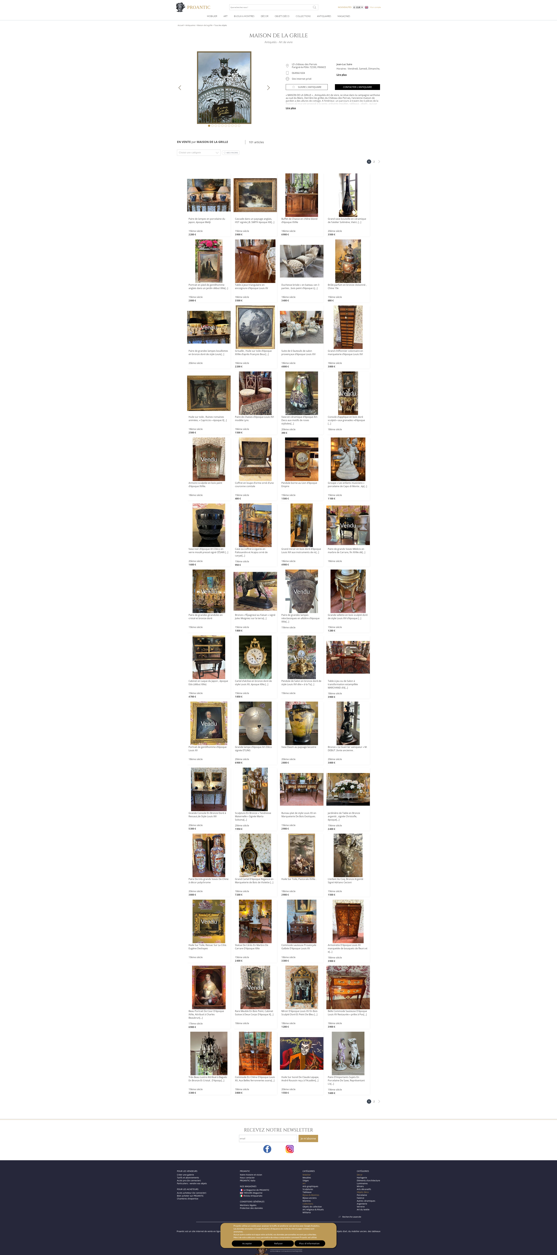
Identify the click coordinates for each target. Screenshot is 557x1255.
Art (226, 16)
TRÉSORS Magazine (253, 1192)
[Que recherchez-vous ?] (314, 7)
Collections (303, 16)
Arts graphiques (310, 1186)
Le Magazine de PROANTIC (256, 1190)
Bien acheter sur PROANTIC (190, 1195)
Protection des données (251, 1208)
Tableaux (307, 1192)
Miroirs (360, 1186)
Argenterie (362, 1203)
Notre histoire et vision (251, 1174)
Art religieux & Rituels (313, 1209)
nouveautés (344, 7)
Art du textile (363, 1209)
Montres (307, 1200)
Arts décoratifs (364, 1189)
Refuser (278, 1243)
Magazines (344, 16)
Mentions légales (248, 1205)
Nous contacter (247, 1177)
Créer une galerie (185, 1174)
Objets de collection (312, 1206)
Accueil (181, 25)
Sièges (306, 1180)
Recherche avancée (351, 1216)
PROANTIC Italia (247, 1180)
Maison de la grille (204, 25)
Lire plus (342, 74)
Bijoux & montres (244, 16)
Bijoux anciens (310, 1198)
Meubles (307, 1177)
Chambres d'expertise (187, 1198)
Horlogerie (362, 1177)
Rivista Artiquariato (253, 1195)
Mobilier (212, 16)
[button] (231, 152)
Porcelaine (362, 1195)
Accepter (247, 1243)
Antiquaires (324, 16)
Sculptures (308, 1189)
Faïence (360, 1198)
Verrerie (361, 1206)
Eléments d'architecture (368, 1180)
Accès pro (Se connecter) (189, 1180)
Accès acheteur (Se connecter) (191, 1192)
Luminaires (362, 1183)
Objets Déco (282, 16)
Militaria (307, 1212)
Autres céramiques (366, 1200)
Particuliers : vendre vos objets (192, 1183)
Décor (264, 16)
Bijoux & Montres (311, 1195)
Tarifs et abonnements (188, 1177)
